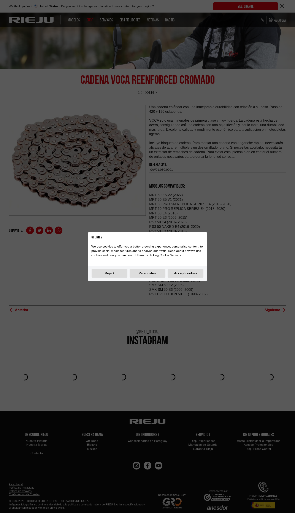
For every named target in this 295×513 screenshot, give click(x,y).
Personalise (147, 273)
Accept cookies (185, 273)
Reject (109, 273)
